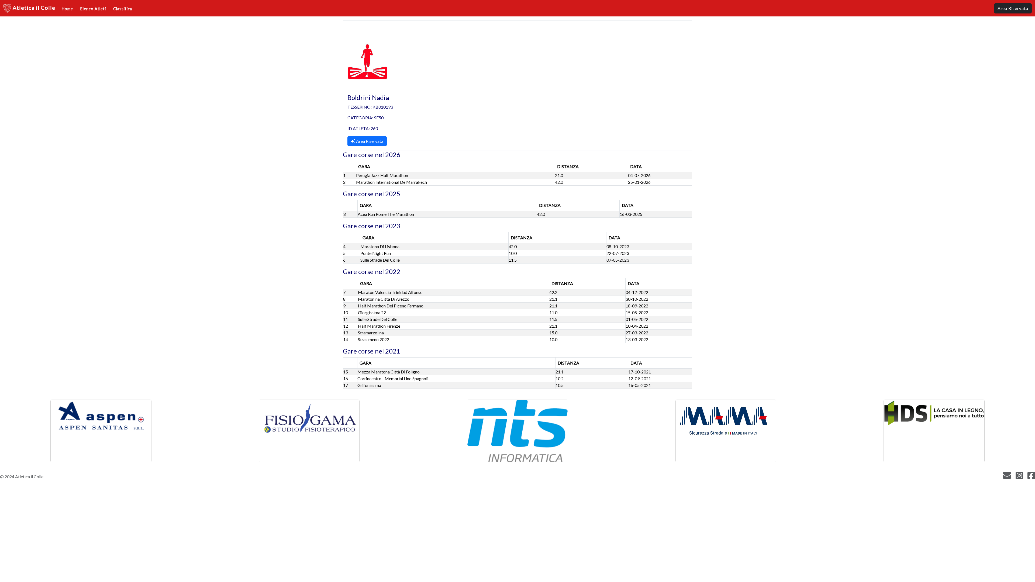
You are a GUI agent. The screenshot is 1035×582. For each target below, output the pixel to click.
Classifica (122, 8)
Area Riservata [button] (1013, 8)
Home (67, 8)
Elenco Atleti (93, 8)
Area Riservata (369, 141)
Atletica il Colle (33, 7)
